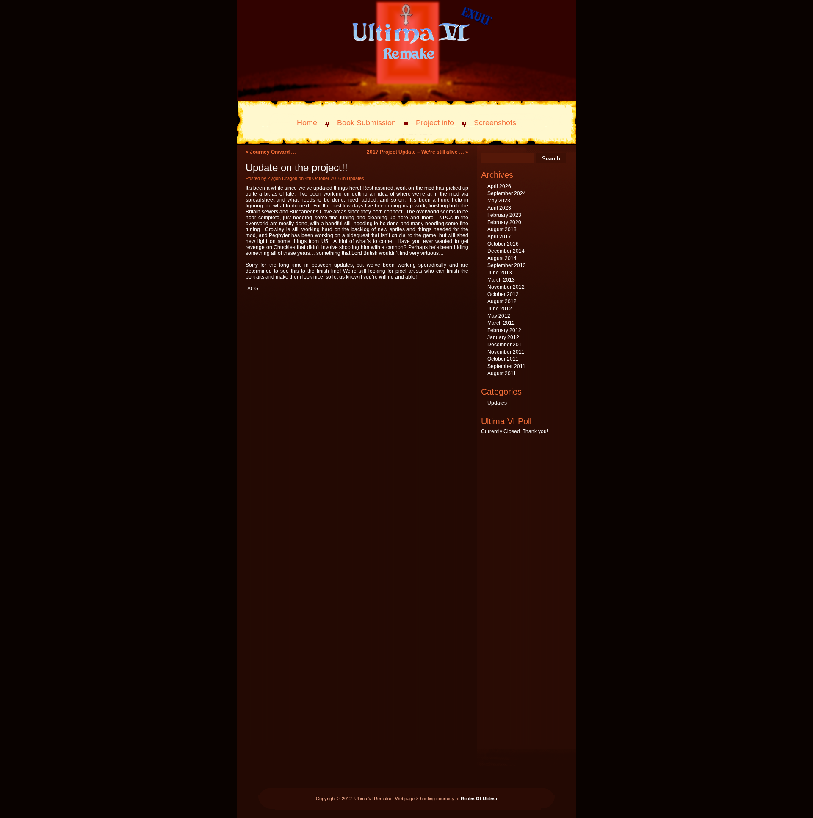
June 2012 (499, 309)
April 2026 (499, 186)
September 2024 (506, 193)
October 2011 (502, 359)
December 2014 (506, 251)
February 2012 (504, 330)
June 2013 (499, 273)
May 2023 (498, 201)
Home (307, 123)
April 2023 (499, 208)
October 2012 (503, 294)
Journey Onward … (273, 152)
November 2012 (506, 287)
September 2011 (506, 366)
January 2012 (503, 337)
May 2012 (498, 316)
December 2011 (505, 345)
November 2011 (505, 352)
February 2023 (504, 215)
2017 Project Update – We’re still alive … (415, 152)
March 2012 (501, 323)
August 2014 (502, 258)
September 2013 (506, 265)
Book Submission (366, 123)
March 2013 (501, 280)
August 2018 (502, 229)
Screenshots (495, 123)
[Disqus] (357, 406)
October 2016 (503, 244)
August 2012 (502, 301)
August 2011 (501, 373)
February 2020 (504, 222)
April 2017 (499, 237)
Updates (355, 178)
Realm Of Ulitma (479, 798)
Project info (435, 123)
